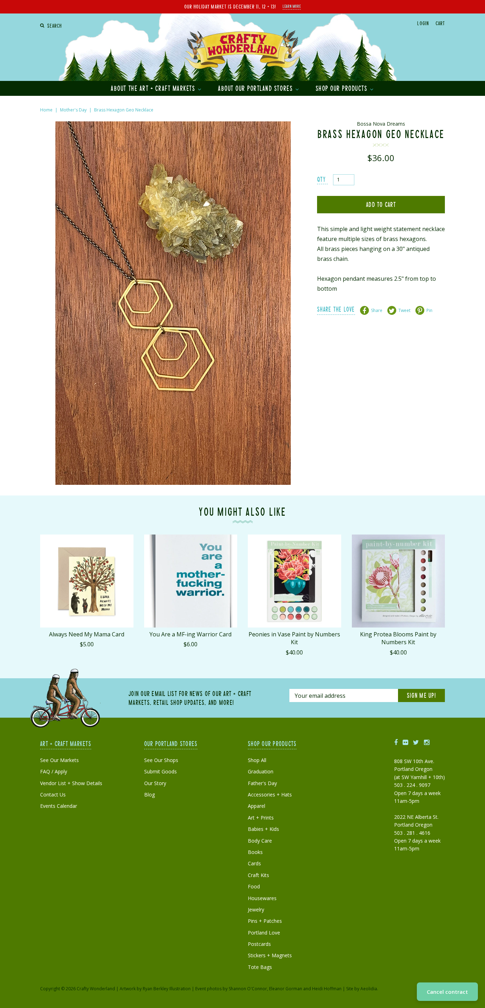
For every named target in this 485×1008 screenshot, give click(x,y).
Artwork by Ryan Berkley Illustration (155, 989)
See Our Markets (59, 760)
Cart (440, 23)
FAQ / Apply (53, 771)
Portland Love (264, 932)
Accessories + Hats (270, 794)
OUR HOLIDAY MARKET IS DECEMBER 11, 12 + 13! (230, 6)
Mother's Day (73, 110)
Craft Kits (258, 875)
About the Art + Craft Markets (154, 88)
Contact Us (53, 794)
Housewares (262, 898)
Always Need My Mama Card (86, 634)
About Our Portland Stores (256, 88)
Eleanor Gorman (285, 989)
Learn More (292, 6)
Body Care (260, 840)
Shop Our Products (342, 88)
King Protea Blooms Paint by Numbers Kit (398, 638)
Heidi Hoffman (327, 989)
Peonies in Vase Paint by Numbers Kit (294, 638)
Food (254, 886)
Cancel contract (447, 991)
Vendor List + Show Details (71, 783)
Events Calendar (58, 805)
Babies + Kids (263, 829)
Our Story (155, 783)
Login (423, 23)
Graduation (260, 771)
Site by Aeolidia (361, 989)
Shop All (257, 760)
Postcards (259, 944)
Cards (254, 863)
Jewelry (256, 909)
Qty (321, 179)
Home (46, 110)
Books (255, 852)
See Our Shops (161, 760)
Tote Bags (260, 967)
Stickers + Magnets (270, 955)
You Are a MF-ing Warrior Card (190, 634)
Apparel (256, 805)
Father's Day (262, 783)
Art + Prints (261, 817)
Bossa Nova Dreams (381, 123)
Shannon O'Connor (248, 989)
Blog (149, 794)
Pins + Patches (265, 920)
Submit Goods (160, 771)
